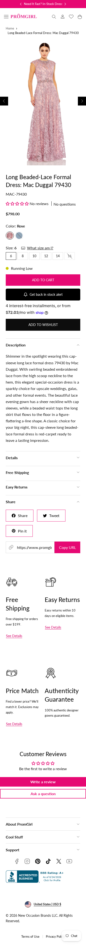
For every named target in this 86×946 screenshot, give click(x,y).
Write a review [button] (43, 781)
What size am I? (40, 248)
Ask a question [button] (43, 793)
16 (71, 257)
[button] (6, 16)
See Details (14, 636)
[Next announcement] (65, 4)
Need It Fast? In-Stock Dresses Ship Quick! (53, 4)
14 (58, 256)
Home (10, 28)
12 (46, 256)
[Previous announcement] (21, 4)
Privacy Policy (55, 936)
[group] (43, 101)
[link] (62, 16)
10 (34, 256)
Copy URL (67, 547)
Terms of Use (30, 936)
